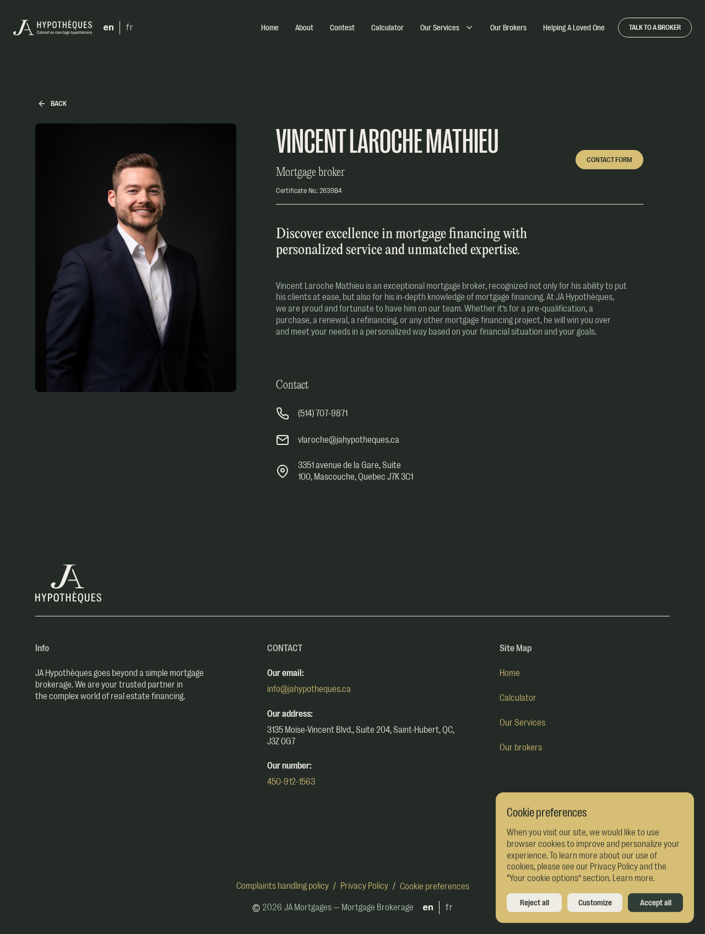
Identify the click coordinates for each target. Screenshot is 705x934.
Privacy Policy (364, 886)
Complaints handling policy (282, 886)
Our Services (522, 723)
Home (510, 673)
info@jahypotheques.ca (309, 689)
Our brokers (521, 748)
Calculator (518, 698)
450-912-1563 (291, 782)
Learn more (632, 878)
